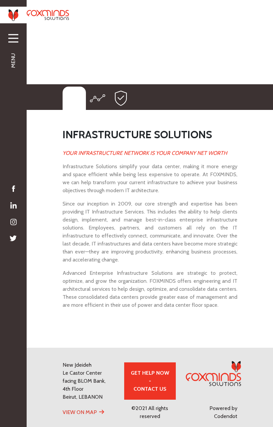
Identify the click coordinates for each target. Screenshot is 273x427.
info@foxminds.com (213, 15)
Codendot (225, 416)
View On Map (80, 412)
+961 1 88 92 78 (114, 15)
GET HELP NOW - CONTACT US (150, 381)
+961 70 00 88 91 (160, 15)
